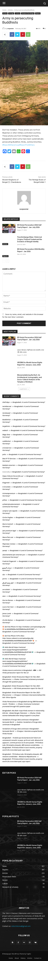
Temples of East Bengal (28, 13)
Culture (17, 13)
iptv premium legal (9, 531)
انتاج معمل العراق (8, 583)
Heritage (11, 13)
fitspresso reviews (8, 544)
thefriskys (5, 402)
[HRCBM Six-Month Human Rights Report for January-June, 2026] (8, 365)
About (17, 958)
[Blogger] (12, 942)
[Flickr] (24, 942)
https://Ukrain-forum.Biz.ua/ (12, 476)
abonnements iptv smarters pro (13, 555)
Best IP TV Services (8, 459)
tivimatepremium (8, 493)
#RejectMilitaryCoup (10, 145)
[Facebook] (12, 34)
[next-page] (7, 260)
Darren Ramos (7, 600)
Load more (23, 389)
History (23, 958)
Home (4, 10)
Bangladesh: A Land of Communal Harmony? (28, 402)
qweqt (4, 550)
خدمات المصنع (7, 568)
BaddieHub (6, 420)
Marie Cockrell (7, 524)
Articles (10, 10)
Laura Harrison (8, 607)
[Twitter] (17, 34)
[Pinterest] (22, 34)
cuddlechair (6, 441)
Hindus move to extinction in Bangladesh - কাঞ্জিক (19, 670)
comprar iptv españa (9, 511)
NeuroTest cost (7, 537)
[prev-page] (3, 260)
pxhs (4, 454)
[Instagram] (29, 942)
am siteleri (6, 589)
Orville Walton (7, 620)
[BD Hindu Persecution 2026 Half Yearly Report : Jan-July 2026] (8, 228)
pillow (4, 500)
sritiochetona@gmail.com (21, 926)
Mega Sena (6, 435)
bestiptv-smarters (8, 465)
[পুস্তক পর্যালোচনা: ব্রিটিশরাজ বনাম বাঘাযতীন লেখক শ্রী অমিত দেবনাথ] (8, 353)
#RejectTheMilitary (27, 145)
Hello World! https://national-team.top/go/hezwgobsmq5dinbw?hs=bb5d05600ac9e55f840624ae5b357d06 (17, 649)
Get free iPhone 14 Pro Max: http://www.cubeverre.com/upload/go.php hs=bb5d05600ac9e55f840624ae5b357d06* (17, 638)
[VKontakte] (35, 942)
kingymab (5, 483)
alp (3, 574)
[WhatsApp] (28, 34)
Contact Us (37, 958)
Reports (38, 13)
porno (4, 579)
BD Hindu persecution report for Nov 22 (28, 688)
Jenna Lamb (6, 613)
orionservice (6, 448)
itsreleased (6, 413)
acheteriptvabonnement (11, 504)
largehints (6, 426)
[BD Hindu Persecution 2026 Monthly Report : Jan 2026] (8, 252)
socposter (10, 28)
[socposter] (3, 28)
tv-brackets (6, 487)
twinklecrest (6, 406)
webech (5, 430)
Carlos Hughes (7, 517)
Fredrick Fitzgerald (9, 561)
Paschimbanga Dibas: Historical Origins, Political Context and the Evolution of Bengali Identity (29, 239)
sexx (3, 596)
